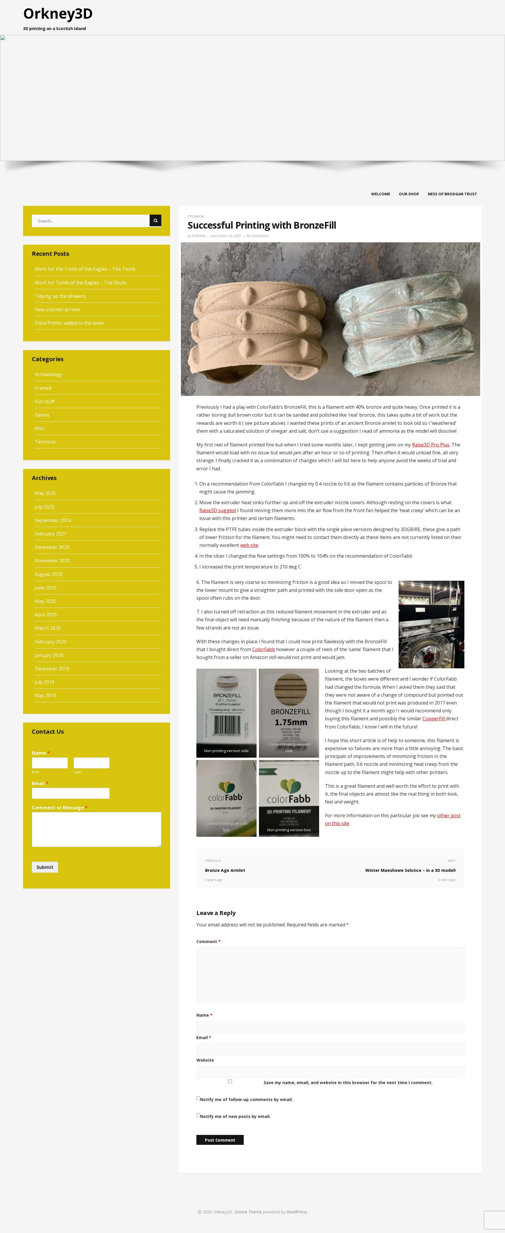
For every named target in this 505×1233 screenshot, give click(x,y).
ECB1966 (198, 236)
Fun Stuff (45, 401)
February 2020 (50, 642)
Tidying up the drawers (60, 296)
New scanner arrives (57, 309)
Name (204, 1015)
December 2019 (52, 668)
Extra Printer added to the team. (70, 323)
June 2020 (45, 588)
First (35, 772)
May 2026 (45, 493)
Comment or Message (60, 808)
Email (203, 1037)
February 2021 (50, 534)
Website (205, 1060)
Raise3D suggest (217, 510)
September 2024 (53, 520)
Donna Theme (248, 1212)
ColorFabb (263, 649)
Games (42, 415)
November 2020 (52, 560)
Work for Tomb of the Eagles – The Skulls (81, 282)
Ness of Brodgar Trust (452, 193)
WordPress (296, 1212)
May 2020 (45, 601)
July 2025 (44, 507)
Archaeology (48, 374)
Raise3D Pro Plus (430, 444)
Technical (196, 216)
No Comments (257, 236)
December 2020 (52, 547)
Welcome (380, 193)
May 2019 (45, 695)
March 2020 (47, 628)
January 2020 (49, 655)
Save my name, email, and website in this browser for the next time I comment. (348, 1082)
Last (77, 772)
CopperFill (434, 718)
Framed (43, 388)
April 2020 (46, 614)
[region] (252, 91)
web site (249, 545)
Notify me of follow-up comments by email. (246, 1099)
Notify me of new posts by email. (235, 1116)
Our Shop (409, 193)
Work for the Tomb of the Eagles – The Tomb (85, 269)
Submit (45, 867)
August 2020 (48, 574)
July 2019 (44, 682)
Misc (40, 428)
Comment (208, 941)
